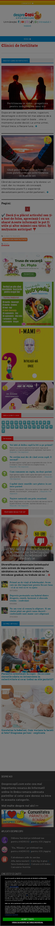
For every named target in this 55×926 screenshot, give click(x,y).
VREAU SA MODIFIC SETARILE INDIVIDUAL (27, 922)
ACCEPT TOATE (27, 919)
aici (27, 895)
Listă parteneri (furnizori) (11, 914)
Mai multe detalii (14, 886)
